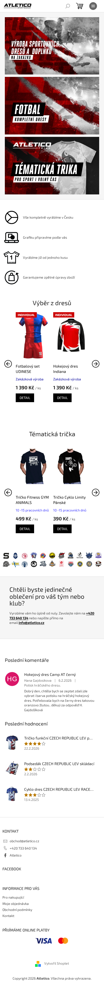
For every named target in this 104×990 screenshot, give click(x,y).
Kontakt (8, 916)
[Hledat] (68, 6)
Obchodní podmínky (17, 910)
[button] (96, 363)
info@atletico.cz (31, 623)
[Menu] (93, 6)
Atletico (16, 855)
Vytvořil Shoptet (56, 963)
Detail (25, 398)
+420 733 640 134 (23, 848)
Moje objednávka (15, 903)
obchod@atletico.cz (24, 841)
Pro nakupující (13, 897)
